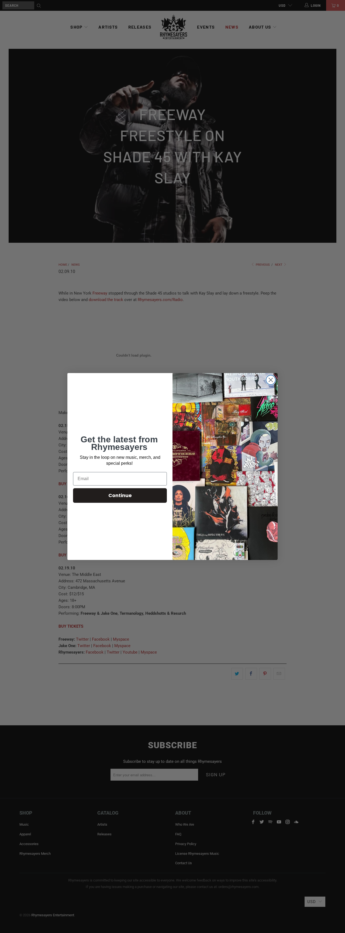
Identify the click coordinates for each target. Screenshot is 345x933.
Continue (120, 495)
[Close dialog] (270, 380)
